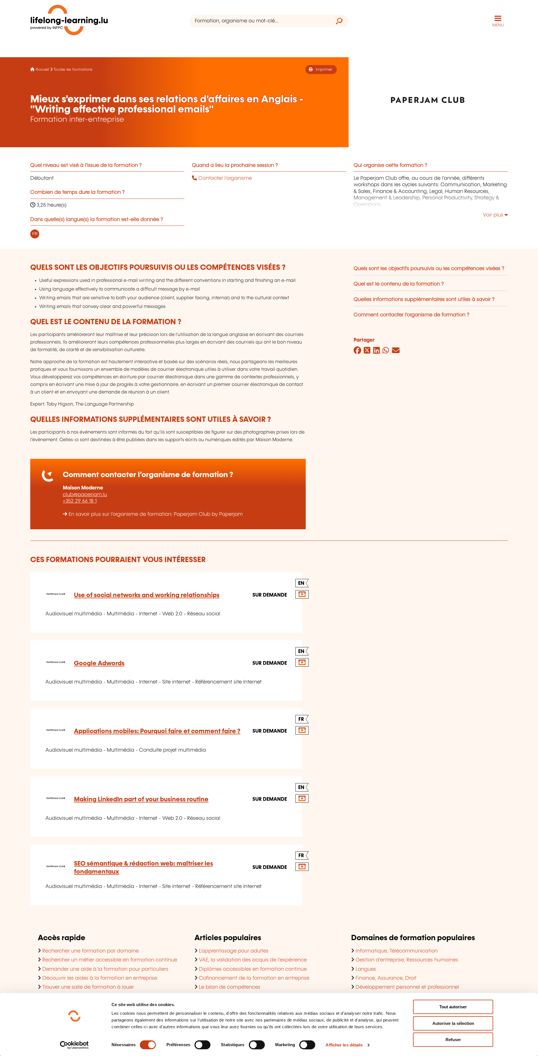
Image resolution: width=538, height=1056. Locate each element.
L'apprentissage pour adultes (233, 951)
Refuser (453, 1039)
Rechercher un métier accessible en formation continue (109, 960)
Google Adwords (99, 663)
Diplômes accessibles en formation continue (253, 969)
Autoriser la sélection (453, 1023)
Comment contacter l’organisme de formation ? (411, 315)
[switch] (202, 1044)
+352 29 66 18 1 (80, 501)
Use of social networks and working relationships (146, 595)
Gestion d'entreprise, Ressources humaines (407, 960)
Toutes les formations (73, 70)
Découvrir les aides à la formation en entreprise (99, 978)
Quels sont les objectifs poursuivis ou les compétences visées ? (429, 268)
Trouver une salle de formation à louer (88, 987)
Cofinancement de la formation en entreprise (254, 978)
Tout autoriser (453, 1006)
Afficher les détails (344, 1045)
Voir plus (494, 215)
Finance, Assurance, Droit (386, 978)
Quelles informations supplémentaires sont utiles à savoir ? (424, 299)
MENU (498, 25)
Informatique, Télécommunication (397, 951)
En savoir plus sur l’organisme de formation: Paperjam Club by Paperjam (156, 514)
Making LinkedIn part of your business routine (141, 799)
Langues (366, 969)
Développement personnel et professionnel (407, 987)
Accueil (42, 70)
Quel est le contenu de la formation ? (399, 284)
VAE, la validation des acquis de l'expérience (253, 960)
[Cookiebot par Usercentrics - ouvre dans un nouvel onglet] (74, 1045)
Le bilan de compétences (229, 987)
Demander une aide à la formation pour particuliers (105, 969)
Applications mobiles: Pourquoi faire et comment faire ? (157, 731)
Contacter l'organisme (224, 178)
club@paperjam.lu (85, 494)
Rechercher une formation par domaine (90, 951)
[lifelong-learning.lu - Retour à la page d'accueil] (69, 21)
